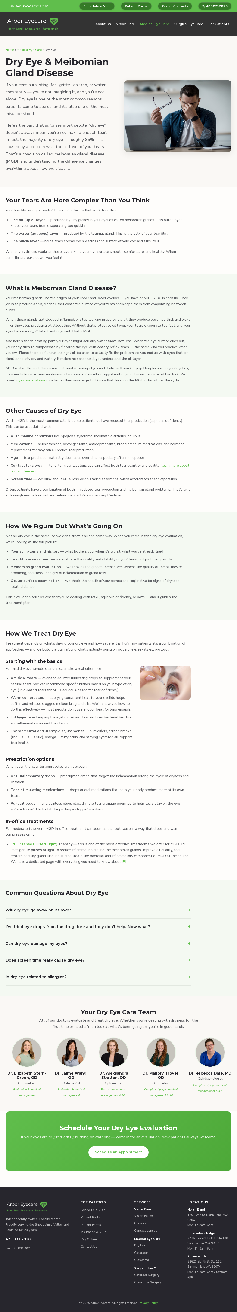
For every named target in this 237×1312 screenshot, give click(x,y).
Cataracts (141, 1253)
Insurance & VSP (93, 1232)
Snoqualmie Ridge (201, 1233)
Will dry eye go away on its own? (38, 910)
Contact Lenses (145, 1230)
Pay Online (89, 1239)
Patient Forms (91, 1225)
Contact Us (89, 1246)
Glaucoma (141, 1260)
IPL (124, 861)
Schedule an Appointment (118, 1152)
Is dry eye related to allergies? (36, 976)
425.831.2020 (217, 6)
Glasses (140, 1223)
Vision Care (125, 24)
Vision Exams (144, 1216)
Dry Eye (140, 1245)
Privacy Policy (148, 1303)
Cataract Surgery (146, 1275)
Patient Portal (136, 6)
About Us (103, 24)
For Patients (218, 24)
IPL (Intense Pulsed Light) (34, 844)
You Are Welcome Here (28, 6)
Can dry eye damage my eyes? (36, 943)
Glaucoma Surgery (148, 1282)
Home (10, 50)
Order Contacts (175, 6)
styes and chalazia (30, 380)
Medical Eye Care (154, 24)
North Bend (196, 1210)
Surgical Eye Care (188, 24)
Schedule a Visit (97, 6)
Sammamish (196, 1256)
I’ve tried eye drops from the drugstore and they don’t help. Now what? (78, 926)
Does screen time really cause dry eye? (45, 960)
